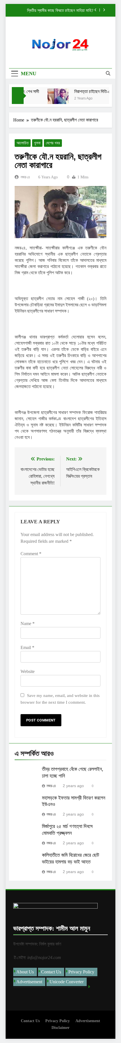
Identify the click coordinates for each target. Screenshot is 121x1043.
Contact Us (51, 971)
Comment (31, 553)
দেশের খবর (53, 143)
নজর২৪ (25, 177)
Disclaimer (60, 1027)
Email (27, 647)
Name (28, 623)
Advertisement (29, 981)
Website (28, 671)
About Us (25, 971)
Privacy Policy (81, 971)
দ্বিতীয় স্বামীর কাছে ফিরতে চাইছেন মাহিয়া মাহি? (60, 10)
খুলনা (37, 143)
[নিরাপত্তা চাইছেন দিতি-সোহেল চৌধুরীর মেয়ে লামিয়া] (55, 99)
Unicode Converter (67, 981)
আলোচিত (23, 143)
